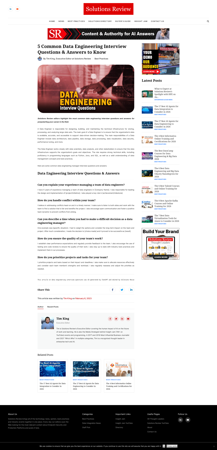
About (149, 427)
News (61, 21)
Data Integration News (91, 423)
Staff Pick (86, 427)
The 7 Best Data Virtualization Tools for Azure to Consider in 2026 (166, 218)
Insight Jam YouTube (124, 423)
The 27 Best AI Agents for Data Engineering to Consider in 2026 (86, 386)
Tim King (50, 58)
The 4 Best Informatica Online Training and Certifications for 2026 (119, 386)
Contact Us (157, 21)
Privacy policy (172, 446)
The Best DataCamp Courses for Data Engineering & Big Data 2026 (165, 154)
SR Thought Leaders (155, 419)
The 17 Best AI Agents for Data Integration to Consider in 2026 (53, 386)
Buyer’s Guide (123, 21)
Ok (164, 446)
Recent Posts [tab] (53, 307)
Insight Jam (140, 21)
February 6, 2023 (83, 298)
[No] (214, 446)
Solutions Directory (100, 21)
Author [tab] (41, 307)
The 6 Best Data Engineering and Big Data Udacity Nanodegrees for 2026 (166, 172)
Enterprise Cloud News (163, 99)
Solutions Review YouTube (158, 423)
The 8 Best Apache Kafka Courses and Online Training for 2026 (166, 203)
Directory (119, 427)
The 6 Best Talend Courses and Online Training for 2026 (166, 189)
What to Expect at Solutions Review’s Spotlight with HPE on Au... (165, 92)
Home (52, 21)
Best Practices (76, 21)
